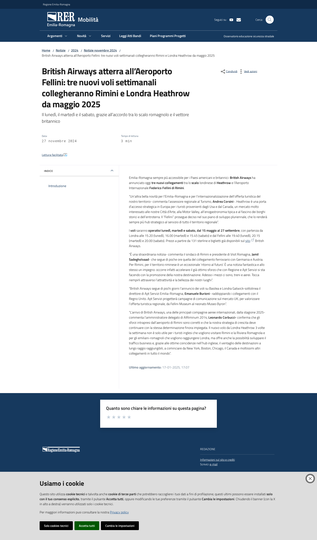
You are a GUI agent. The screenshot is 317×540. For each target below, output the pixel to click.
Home (46, 50)
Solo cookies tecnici (56, 525)
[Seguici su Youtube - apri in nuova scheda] (230, 19)
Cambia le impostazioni (119, 525)
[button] (269, 19)
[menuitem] (246, 36)
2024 (74, 50)
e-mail (214, 464)
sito (247, 240)
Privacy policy (119, 512)
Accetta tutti (87, 525)
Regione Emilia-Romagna (56, 4)
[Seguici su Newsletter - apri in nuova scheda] (237, 19)
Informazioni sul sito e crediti (217, 459)
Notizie (60, 50)
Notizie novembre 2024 (100, 50)
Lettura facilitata (52, 155)
